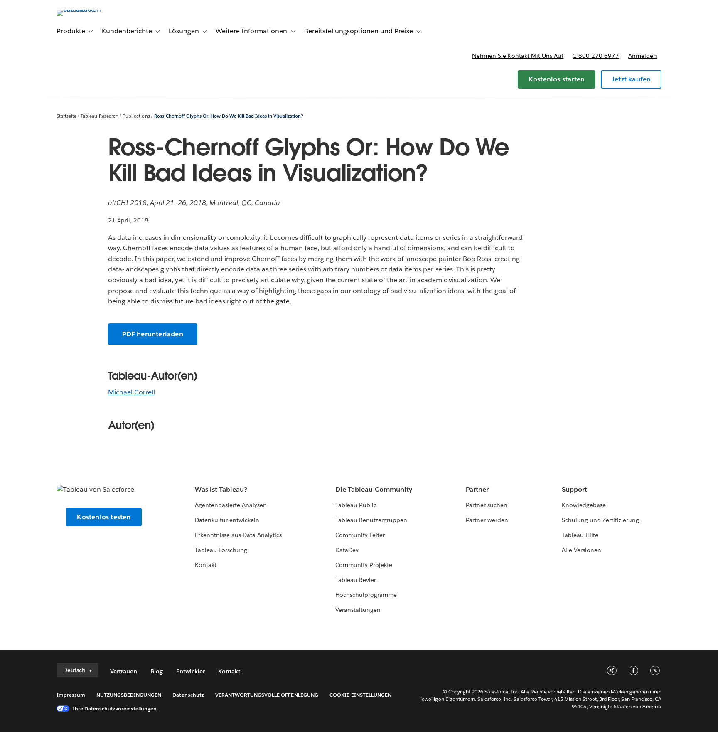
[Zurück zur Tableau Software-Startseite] (92, 9)
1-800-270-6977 (596, 55)
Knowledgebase (584, 505)
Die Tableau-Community (373, 489)
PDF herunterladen (152, 334)
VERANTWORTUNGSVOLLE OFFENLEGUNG (266, 694)
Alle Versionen (581, 550)
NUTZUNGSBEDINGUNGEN (129, 694)
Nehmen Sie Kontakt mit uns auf (517, 55)
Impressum (71, 694)
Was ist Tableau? (221, 489)
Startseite (66, 116)
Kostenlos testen (103, 517)
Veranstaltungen (358, 610)
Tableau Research (99, 116)
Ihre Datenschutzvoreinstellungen (115, 708)
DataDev (347, 550)
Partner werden (487, 520)
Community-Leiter (360, 535)
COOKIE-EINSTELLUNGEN (360, 694)
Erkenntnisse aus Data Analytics (238, 535)
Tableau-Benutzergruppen (371, 520)
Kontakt (205, 565)
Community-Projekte (363, 565)
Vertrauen (123, 671)
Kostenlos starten (557, 79)
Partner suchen (486, 505)
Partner (477, 489)
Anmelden (642, 55)
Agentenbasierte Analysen (231, 505)
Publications (136, 116)
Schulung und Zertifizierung (600, 520)
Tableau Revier (355, 580)
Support (574, 489)
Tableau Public (355, 505)
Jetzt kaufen (631, 79)
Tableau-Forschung (221, 550)
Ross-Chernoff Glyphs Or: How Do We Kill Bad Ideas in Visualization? (228, 116)
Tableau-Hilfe (580, 535)
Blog (156, 671)
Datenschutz (188, 694)
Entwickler (190, 671)
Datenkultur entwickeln (227, 520)
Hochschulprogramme (366, 595)
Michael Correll (131, 392)
